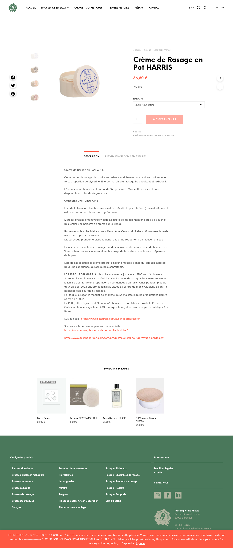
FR (217, 7)
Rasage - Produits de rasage (157, 50)
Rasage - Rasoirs (115, 487)
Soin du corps (113, 500)
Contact (155, 8)
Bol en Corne (43, 418)
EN (222, 7)
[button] (191, 7)
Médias (139, 8)
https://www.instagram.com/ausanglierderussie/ (110, 318)
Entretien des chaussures (73, 468)
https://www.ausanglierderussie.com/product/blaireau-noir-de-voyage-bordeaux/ (114, 337)
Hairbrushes (66, 474)
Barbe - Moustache (22, 468)
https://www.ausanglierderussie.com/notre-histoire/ (96, 330)
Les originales (66, 481)
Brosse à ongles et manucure (28, 474)
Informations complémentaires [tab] (126, 156)
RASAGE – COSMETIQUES (88, 8)
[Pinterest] (13, 93)
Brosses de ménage (23, 494)
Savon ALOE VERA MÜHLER (83, 418)
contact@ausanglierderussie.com (193, 528)
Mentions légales (163, 468)
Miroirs (63, 487)
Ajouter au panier (164, 119)
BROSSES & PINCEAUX (53, 8)
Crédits (158, 472)
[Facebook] (13, 76)
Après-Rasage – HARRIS (114, 418)
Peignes (63, 494)
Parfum (138, 99)
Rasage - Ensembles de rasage (123, 474)
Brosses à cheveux (22, 481)
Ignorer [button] (140, 543)
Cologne (16, 507)
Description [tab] (91, 156)
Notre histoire (119, 8)
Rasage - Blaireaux (116, 468)
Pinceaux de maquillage (72, 507)
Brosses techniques (23, 500)
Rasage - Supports (116, 494)
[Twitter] (13, 85)
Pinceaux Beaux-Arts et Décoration (78, 500)
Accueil (31, 8)
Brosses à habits (21, 487)
